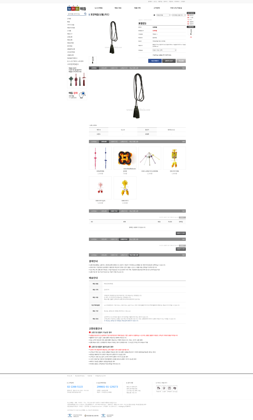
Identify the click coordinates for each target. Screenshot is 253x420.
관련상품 (104, 68)
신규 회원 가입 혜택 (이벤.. (133, 391)
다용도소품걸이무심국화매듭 (149, 171)
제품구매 (137, 8)
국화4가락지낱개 (100, 201)
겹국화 (125, 171)
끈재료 (69, 19)
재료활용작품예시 (72, 58)
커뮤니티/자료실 (176, 8)
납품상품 (69, 37)
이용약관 (89, 376)
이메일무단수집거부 (100, 376)
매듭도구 (69, 34)
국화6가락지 (125, 201)
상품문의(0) (124, 68)
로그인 (155, 1)
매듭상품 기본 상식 (131, 393)
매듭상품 (69, 40)
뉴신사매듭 (99, 8)
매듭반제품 (70, 43)
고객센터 (183, 1)
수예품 (69, 31)
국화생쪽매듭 (100, 171)
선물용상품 (70, 55)
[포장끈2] (191, 32)
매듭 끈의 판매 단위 (131, 387)
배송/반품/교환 (133, 68)
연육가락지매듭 (174, 171)
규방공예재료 (71, 52)
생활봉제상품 (71, 49)
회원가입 (160, 1)
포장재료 (69, 46)
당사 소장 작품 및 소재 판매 (75, 61)
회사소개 (69, 376)
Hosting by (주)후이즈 (125, 406)
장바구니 (166, 1)
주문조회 (171, 1)
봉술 (68, 22)
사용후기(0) (114, 68)
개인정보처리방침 (79, 376)
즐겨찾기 (150, 1)
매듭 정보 (118, 8)
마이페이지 (176, 1)
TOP (183, 68)
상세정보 (94, 68)
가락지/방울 (70, 25)
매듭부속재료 (71, 28)
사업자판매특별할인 (73, 64)
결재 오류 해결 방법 (131, 389)
